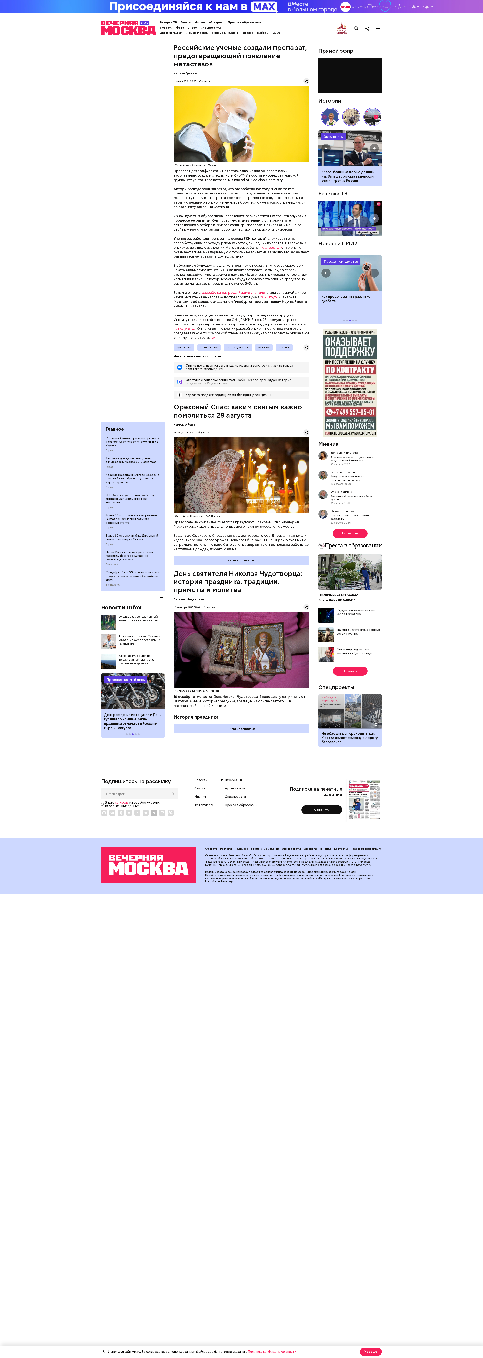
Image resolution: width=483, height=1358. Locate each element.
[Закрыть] (379, 60)
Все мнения (350, 533)
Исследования (238, 347)
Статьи (199, 788)
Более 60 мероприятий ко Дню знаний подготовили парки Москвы (132, 537)
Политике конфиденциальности (272, 1352)
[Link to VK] (112, 813)
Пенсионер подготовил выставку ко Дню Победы (354, 651)
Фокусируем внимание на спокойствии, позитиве (347, 478)
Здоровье (184, 347)
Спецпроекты (211, 28)
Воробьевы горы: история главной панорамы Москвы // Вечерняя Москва (372, 117)
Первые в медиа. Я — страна (232, 33)
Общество (205, 81)
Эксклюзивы (333, 137)
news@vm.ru (363, 865)
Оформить (321, 810)
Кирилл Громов (185, 73)
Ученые (284, 347)
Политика (112, 564)
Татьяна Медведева (189, 599)
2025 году (268, 297)
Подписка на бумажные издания (257, 848)
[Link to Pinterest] (171, 813)
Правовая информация (366, 848)
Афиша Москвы (197, 33)
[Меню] (378, 28)
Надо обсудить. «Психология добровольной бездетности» (350, 218)
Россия (264, 347)
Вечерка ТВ (168, 22)
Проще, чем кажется (341, 261)
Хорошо (370, 1352)
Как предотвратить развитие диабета (350, 273)
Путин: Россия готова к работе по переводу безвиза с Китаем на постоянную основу (129, 555)
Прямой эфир (335, 50)
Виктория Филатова (344, 452)
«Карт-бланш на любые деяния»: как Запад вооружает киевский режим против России (350, 148)
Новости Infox (121, 607)
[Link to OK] (121, 813)
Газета (186, 22)
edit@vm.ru (303, 865)
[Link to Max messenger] (104, 813)
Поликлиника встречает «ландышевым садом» (338, 597)
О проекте (350, 671)
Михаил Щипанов (343, 511)
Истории (329, 100)
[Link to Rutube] (162, 813)
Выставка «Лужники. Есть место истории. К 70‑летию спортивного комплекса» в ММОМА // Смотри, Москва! (351, 117)
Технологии (113, 584)
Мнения (328, 444)
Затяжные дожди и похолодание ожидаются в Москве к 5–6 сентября (131, 460)
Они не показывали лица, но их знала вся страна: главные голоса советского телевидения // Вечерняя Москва (330, 117)
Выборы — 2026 (268, 33)
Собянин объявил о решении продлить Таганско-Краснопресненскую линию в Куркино (132, 441)
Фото (180, 28)
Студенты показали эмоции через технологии (356, 612)
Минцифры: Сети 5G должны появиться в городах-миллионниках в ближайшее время (132, 576)
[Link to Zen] (129, 813)
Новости (166, 28)
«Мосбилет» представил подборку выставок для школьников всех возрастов (130, 498)
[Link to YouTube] (137, 813)
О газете (211, 848)
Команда (325, 848)
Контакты (341, 848)
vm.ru (278, 861)
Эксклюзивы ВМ (171, 33)
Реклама (226, 848)
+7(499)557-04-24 (264, 865)
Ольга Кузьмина (342, 491)
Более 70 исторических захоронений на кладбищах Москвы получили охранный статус (131, 519)
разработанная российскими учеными (233, 292)
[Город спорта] (342, 28)
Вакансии (310, 848)
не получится (184, 328)
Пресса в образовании (244, 22)
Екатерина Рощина (344, 472)
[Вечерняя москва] (148, 865)
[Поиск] (356, 28)
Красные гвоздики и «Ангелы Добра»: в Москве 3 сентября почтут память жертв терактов (132, 478)
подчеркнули (271, 247)
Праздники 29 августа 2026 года (133, 691)
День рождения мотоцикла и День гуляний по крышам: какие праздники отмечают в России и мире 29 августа (132, 721)
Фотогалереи (204, 805)
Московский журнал (209, 22)
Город (109, 450)
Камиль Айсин (184, 425)
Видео (192, 28)
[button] (108, 691)
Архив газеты (235, 788)
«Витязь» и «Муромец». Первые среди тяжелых (358, 631)
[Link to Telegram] (146, 813)
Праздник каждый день (125, 679)
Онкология (209, 347)
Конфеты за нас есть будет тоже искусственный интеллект (352, 458)
